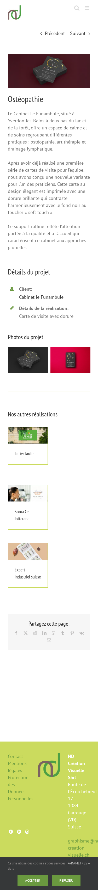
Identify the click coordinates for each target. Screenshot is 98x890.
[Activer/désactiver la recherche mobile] (76, 8)
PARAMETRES (77, 863)
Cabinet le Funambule (41, 297)
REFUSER (66, 880)
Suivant (77, 33)
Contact (15, 756)
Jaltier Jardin (27, 429)
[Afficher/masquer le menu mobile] (87, 8)
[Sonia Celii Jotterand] (28, 493)
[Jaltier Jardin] (28, 435)
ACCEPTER (32, 880)
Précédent (55, 33)
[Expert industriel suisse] (28, 551)
